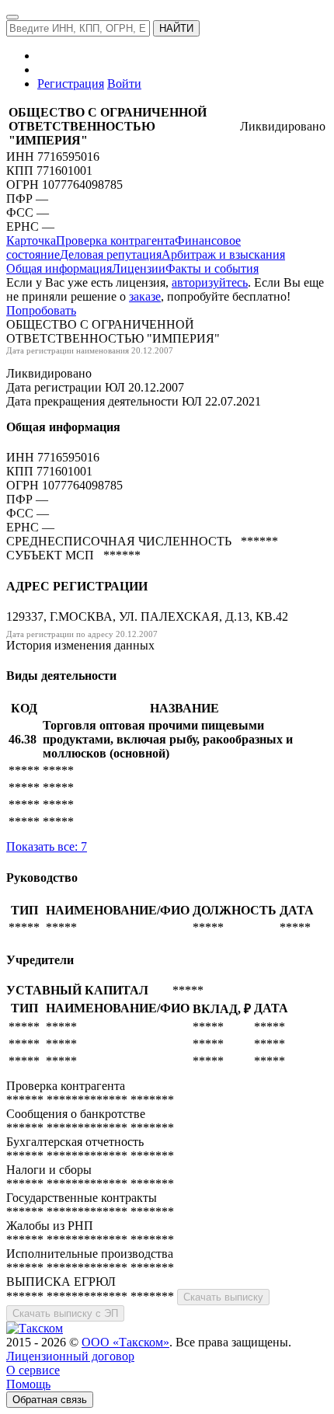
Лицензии (138, 268)
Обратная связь (49, 1399)
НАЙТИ (176, 28)
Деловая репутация (111, 254)
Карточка (31, 240)
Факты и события (212, 268)
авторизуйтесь (210, 282)
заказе (145, 296)
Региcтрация (70, 83)
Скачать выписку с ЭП (65, 1313)
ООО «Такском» (125, 1342)
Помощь (28, 1384)
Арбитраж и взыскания (223, 254)
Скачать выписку (223, 1297)
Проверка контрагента (115, 240)
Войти (124, 83)
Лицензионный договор (70, 1356)
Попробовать (41, 310)
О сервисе (33, 1370)
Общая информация (59, 268)
